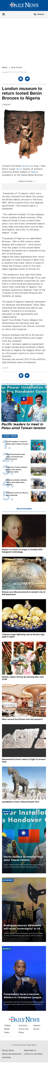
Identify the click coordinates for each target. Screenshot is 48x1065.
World (6, 1029)
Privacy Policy (8, 1051)
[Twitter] (27, 78)
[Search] (35, 14)
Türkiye (7, 1026)
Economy (23, 1026)
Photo (21, 1032)
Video (6, 1032)
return (19, 169)
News (4, 68)
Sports (36, 1029)
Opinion (36, 1026)
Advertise (6, 1057)
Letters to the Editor (33, 1054)
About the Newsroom (12, 1054)
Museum (26, 166)
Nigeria (34, 172)
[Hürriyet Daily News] (24, 5)
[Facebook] (20, 78)
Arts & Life (16, 68)
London (5, 368)
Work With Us (30, 1051)
